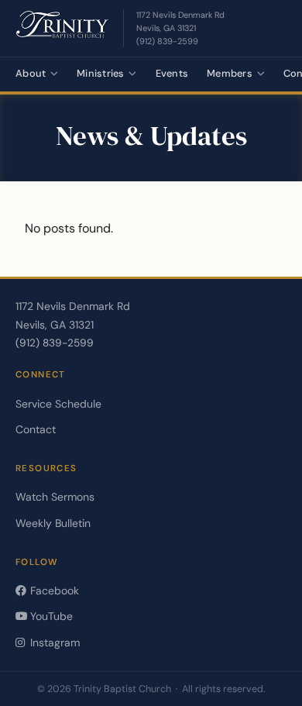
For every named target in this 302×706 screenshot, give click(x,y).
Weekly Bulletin (53, 523)
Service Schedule (58, 404)
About (30, 73)
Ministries (101, 73)
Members (229, 73)
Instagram (53, 642)
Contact (35, 429)
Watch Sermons (54, 497)
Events (172, 73)
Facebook (53, 591)
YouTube (50, 616)
